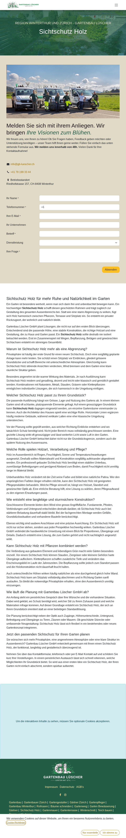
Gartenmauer (50, 810)
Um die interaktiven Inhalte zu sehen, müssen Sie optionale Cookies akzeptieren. (63, 721)
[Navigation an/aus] (116, 5)
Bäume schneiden (61, 806)
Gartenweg (80, 806)
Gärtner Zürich (78, 802)
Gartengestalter (58, 802)
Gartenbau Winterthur (21, 806)
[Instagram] (65, 795)
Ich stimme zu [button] (110, 832)
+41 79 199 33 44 (21, 172)
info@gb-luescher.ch (22, 164)
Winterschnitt (87, 810)
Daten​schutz (67, 787)
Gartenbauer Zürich (35, 802)
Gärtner (13, 810)
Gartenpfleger (97, 802)
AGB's (80, 787)
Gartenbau (15, 802)
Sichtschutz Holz (30, 810)
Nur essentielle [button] (90, 832)
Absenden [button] (111, 269)
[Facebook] (60, 795)
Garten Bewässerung (102, 806)
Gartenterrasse (69, 810)
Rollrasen (42, 806)
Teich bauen (105, 810)
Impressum (51, 787)
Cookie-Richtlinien (16, 822)
